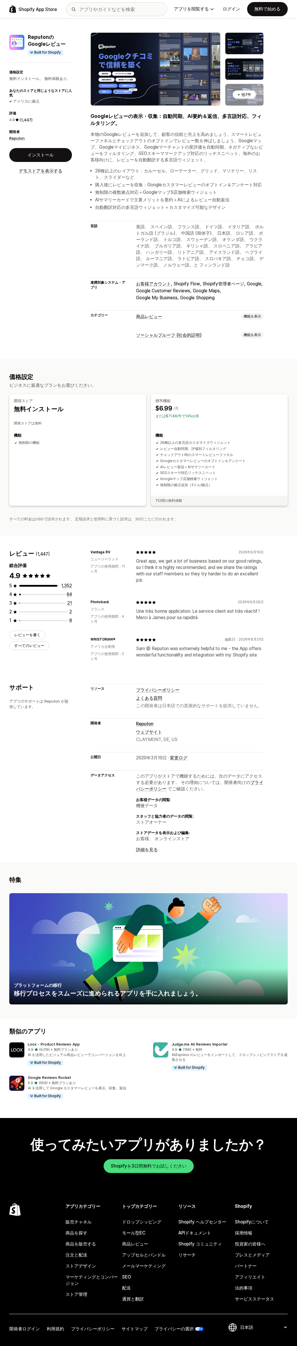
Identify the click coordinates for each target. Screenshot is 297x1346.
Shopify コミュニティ (200, 1244)
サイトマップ (135, 1329)
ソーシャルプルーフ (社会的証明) (169, 335)
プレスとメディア (252, 1255)
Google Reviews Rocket (49, 1077)
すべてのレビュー (29, 645)
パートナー (246, 1266)
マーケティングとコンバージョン (92, 1280)
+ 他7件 (244, 94)
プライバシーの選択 (174, 1329)
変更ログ (178, 757)
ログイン (231, 9)
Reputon (17, 138)
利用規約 (55, 1329)
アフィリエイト (250, 1277)
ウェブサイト (149, 732)
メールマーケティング (144, 1266)
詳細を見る (147, 849)
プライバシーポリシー (158, 690)
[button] (76, 1054)
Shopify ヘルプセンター (202, 1222)
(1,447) (25, 119)
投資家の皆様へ (250, 1244)
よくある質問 (149, 698)
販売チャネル (79, 1222)
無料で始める (267, 9)
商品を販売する (81, 1244)
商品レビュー (149, 316)
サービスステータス (254, 1299)
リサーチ (187, 1255)
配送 (126, 1288)
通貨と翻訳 (133, 1299)
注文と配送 (76, 1255)
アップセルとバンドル (144, 1255)
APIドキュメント (194, 1233)
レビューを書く (27, 634)
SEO (126, 1277)
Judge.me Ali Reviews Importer (200, 1044)
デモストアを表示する (40, 171)
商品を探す (76, 1233)
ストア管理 (76, 1294)
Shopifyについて (252, 1222)
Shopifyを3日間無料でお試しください (148, 1166)
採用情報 (243, 1233)
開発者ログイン (24, 1329)
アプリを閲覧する (191, 9)
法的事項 (243, 1288)
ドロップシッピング (141, 1222)
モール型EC (133, 1233)
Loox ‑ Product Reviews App (54, 1044)
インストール (41, 155)
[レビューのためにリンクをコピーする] (114, 552)
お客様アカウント (153, 284)
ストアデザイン (81, 1266)
